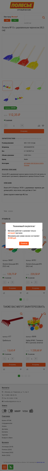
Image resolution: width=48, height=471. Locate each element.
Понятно (24, 243)
